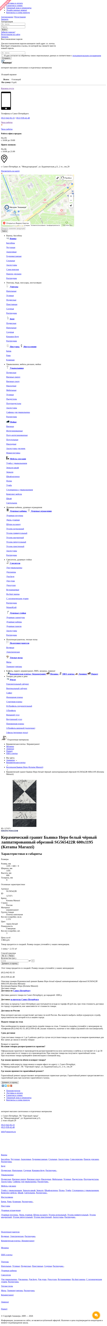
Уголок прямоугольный (16, 533)
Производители (13, 1091)
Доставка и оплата (14, 3)
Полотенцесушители (10, 1232)
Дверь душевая (13, 520)
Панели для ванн (13, 274)
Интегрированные (14, 431)
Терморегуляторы (14, 666)
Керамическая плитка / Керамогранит (17, 1241)
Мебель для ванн (8, 1186)
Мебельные (11, 390)
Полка (9, 481)
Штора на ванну (13, 524)
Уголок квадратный (15, 537)
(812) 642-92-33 (8, 118)
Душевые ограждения (10, 1210)
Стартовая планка (14, 702)
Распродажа (11, 278)
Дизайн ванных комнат (16, 10)
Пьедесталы (11, 399)
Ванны (4, 1155)
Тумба (9, 485)
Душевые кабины (9, 1270)
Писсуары (5, 1206)
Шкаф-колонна (13, 476)
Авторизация (7, 17)
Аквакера (10, 760)
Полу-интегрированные (17, 435)
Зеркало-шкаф (12, 468)
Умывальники (7, 1175)
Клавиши (10, 360)
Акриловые (11, 252)
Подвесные (11, 300)
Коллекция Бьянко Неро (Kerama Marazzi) (24, 767)
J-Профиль (11, 710)
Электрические (13, 652)
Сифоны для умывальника (18, 412)
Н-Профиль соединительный (19, 706)
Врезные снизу (13, 381)
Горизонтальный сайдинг (17, 684)
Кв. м (4, 956)
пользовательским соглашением (87, 55)
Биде (3, 1166)
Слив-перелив (12, 269)
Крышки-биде (12, 336)
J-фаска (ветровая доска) (17, 732)
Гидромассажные (14, 256)
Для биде (10, 576)
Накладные (11, 386)
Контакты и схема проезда (18, 12)
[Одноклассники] (8, 1085)
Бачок (8, 351)
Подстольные (12, 440)
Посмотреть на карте (10, 171)
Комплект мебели (14, 494)
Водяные (10, 647)
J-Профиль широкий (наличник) (20, 728)
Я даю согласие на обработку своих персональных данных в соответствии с (52, 55)
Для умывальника (14, 568)
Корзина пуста (7, 88)
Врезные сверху (13, 377)
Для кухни (11, 585)
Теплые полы (7, 1286)
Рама (8, 355)
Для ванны (11, 572)
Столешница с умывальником (19, 490)
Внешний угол (12, 715)
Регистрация (20, 17)
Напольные (11, 291)
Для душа (10, 581)
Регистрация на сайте (10, 34)
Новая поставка (13, 453)
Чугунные (10, 247)
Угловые (10, 295)
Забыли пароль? (8, 32)
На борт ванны (13, 594)
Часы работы (7, 122)
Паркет (9, 751)
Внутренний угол (14, 719)
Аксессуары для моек (15, 448)
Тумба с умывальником (16, 463)
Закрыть (4, 19)
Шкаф (9, 498)
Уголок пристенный (15, 546)
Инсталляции (7, 1197)
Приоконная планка (15, 724)
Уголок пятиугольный (16, 542)
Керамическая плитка (15, 762)
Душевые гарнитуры (15, 617)
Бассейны (10, 243)
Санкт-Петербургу (22, 991)
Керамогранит (7, 1295)
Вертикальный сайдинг (16, 688)
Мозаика (10, 746)
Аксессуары (11, 265)
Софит (9, 693)
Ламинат (10, 749)
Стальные (10, 261)
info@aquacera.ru (8, 1132)
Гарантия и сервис (14, 5)
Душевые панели (14, 626)
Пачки (11, 956)
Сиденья (10, 309)
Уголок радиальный (15, 529)
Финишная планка (14, 697)
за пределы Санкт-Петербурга (24, 999)
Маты (8, 662)
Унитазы (5, 1262)
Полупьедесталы (13, 403)
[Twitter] (5, 1085)
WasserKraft (11, 607)
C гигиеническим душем (17, 598)
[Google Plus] (11, 1085)
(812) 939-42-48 (23, 118)
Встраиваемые (12, 590)
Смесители (6, 1275)
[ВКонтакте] (3, 1085)
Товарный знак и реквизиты (18, 8)
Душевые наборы (14, 622)
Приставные (11, 304)
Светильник (11, 503)
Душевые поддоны (14, 515)
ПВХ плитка (12, 753)
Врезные (10, 426)
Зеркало (9, 472)
